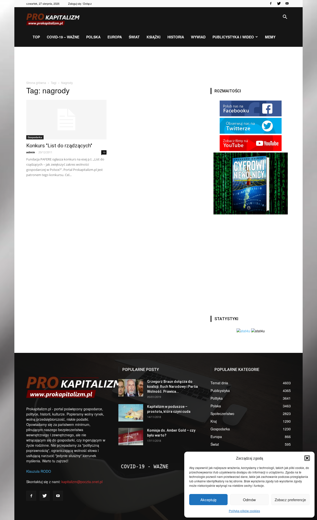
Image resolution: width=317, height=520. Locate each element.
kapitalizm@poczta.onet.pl (82, 481)
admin (30, 152)
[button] (307, 458)
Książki (153, 36)
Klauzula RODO (38, 471)
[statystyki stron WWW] (243, 330)
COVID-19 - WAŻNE (144, 466)
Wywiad (198, 36)
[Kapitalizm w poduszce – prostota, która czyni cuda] (130, 412)
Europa (114, 36)
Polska (93, 36)
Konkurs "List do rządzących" (59, 146)
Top (36, 36)
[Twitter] (279, 3)
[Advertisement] (158, 64)
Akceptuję (208, 499)
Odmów (249, 499)
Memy (270, 36)
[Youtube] (287, 3)
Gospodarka (35, 137)
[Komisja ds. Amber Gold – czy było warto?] (130, 436)
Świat (134, 36)
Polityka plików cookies (244, 511)
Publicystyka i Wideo (233, 36)
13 (104, 152)
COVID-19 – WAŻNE (63, 36)
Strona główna (36, 82)
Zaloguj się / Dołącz (80, 3)
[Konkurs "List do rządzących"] (66, 119)
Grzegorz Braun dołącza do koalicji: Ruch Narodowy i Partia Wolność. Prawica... (172, 386)
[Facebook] (270, 3)
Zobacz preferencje (290, 499)
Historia (175, 36)
